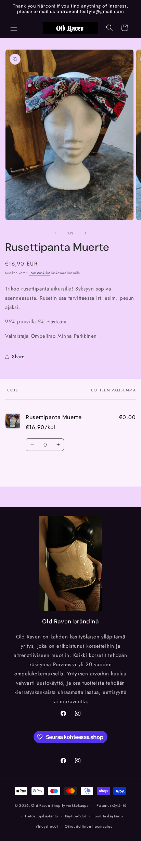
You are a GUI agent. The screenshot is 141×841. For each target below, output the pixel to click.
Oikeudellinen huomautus (88, 826)
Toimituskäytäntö (108, 816)
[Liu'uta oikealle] (85, 233)
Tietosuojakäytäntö (41, 816)
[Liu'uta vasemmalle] (55, 233)
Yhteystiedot (47, 826)
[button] (13, 27)
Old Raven (40, 805)
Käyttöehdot (76, 816)
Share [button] (18, 356)
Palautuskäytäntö (111, 805)
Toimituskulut (39, 272)
